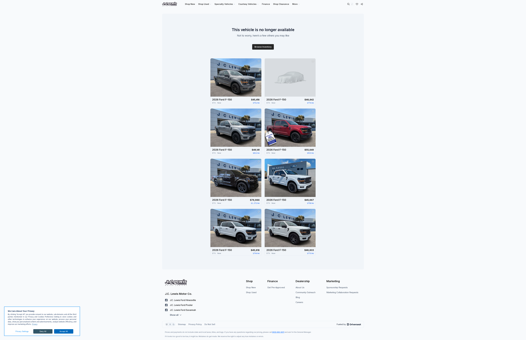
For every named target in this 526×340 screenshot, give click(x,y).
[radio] (166, 324)
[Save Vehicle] (259, 61)
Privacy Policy (195, 324)
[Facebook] (166, 300)
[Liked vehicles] (357, 4)
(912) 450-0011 (278, 332)
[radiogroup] (170, 324)
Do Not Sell (210, 324)
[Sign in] (361, 4)
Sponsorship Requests (337, 287)
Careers (299, 302)
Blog (298, 297)
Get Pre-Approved (276, 287)
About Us (300, 287)
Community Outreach (305, 292)
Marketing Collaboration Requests (342, 292)
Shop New (251, 287)
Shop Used (251, 292)
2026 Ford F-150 (222, 99)
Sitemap (182, 324)
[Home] (169, 4)
